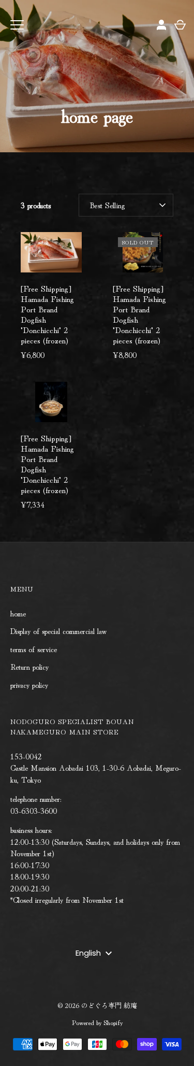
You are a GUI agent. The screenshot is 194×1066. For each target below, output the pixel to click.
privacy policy (29, 684)
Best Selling (107, 204)
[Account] (161, 24)
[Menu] (17, 24)
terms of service (33, 648)
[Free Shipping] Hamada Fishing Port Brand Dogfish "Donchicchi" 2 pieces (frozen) (47, 314)
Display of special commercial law (58, 630)
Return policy (29, 666)
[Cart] (180, 24)
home (18, 613)
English (88, 952)
